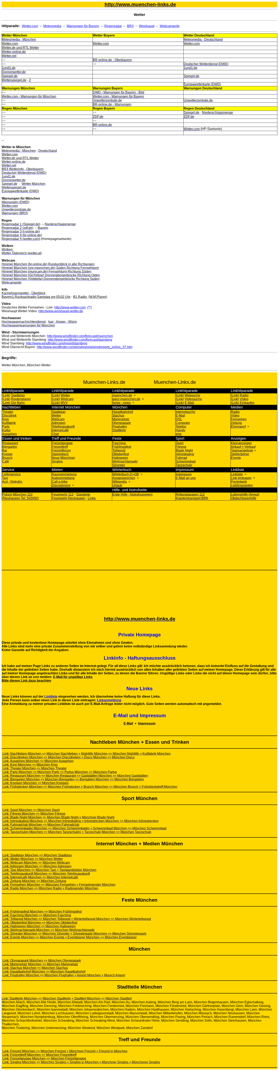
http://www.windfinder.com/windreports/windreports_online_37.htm (84, 347)
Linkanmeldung (109, 700)
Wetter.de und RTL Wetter (20, 47)
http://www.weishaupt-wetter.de (60, 311)
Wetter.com (30, 26)
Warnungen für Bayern (83, 26)
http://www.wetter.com (70, 307)
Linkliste (50, 696)
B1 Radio (80, 297)
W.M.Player (97, 297)
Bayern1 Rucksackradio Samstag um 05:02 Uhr (36, 297)
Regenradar (113, 26)
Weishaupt (146, 26)
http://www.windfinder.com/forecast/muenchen (80, 336)
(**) (89, 307)
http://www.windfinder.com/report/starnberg (56, 343)
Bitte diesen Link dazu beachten (26, 680)
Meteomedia (52, 26)
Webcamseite (170, 26)
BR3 (130, 26)
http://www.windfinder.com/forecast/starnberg (80, 339)
